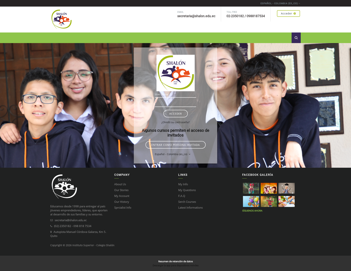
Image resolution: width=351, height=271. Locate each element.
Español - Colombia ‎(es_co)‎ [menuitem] (279, 3)
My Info (183, 184)
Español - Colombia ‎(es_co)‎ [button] (171, 154)
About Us (120, 184)
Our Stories (121, 190)
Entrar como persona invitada (175, 145)
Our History (121, 201)
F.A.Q (181, 196)
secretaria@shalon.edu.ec (71, 220)
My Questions (187, 190)
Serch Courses (187, 201)
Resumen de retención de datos (175, 261)
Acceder (286, 13)
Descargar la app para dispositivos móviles (176, 265)
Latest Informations (190, 207)
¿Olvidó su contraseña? (175, 122)
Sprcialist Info (122, 207)
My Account (121, 196)
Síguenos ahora (252, 210)
